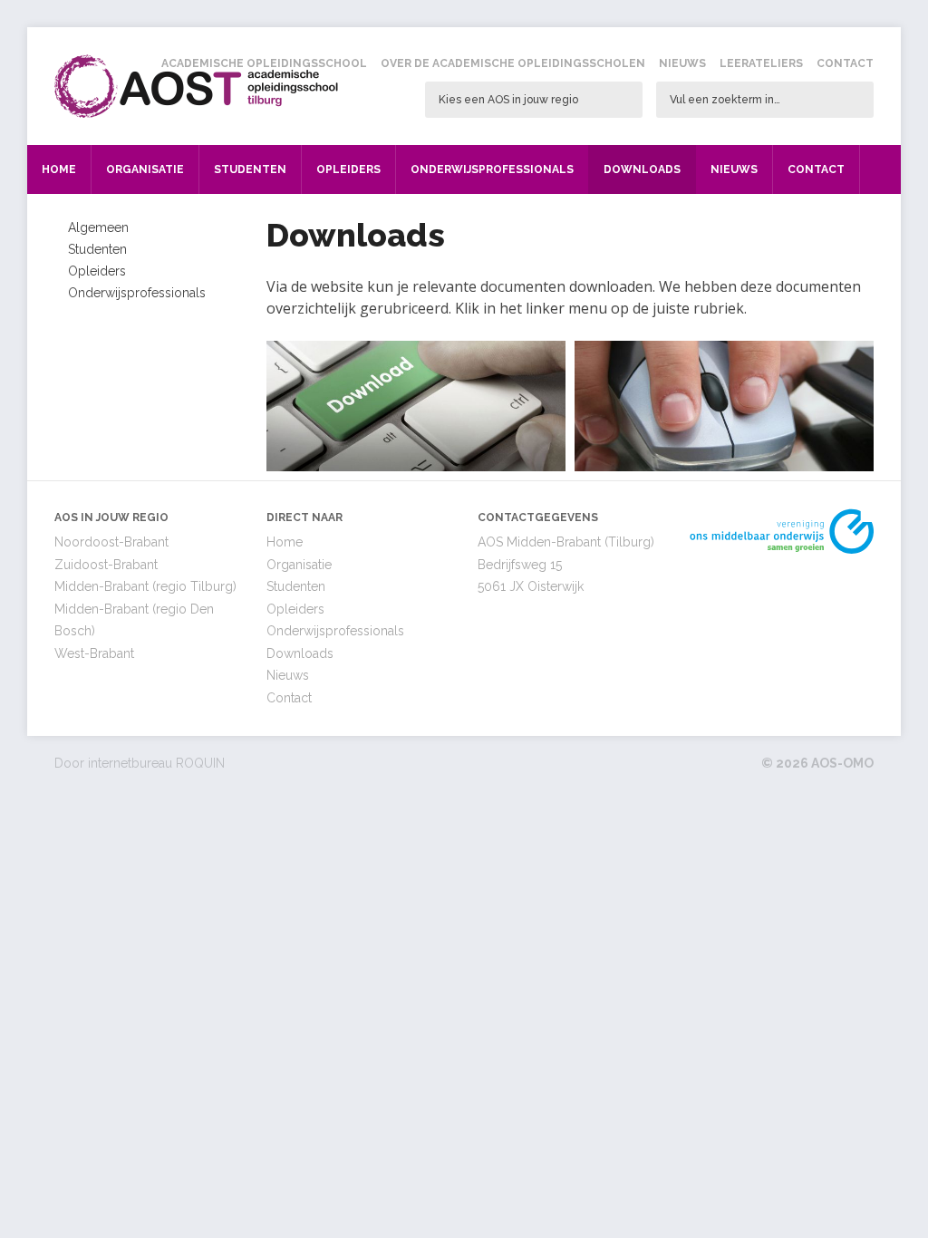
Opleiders (348, 169)
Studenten (250, 169)
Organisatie (145, 169)
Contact (845, 63)
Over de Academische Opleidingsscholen (513, 63)
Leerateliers (761, 63)
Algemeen (98, 227)
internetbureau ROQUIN (156, 763)
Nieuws (682, 63)
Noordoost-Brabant (111, 542)
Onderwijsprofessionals (492, 169)
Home (59, 169)
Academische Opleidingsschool (264, 63)
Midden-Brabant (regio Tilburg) (145, 586)
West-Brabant (94, 653)
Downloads (642, 169)
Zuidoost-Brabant (106, 564)
